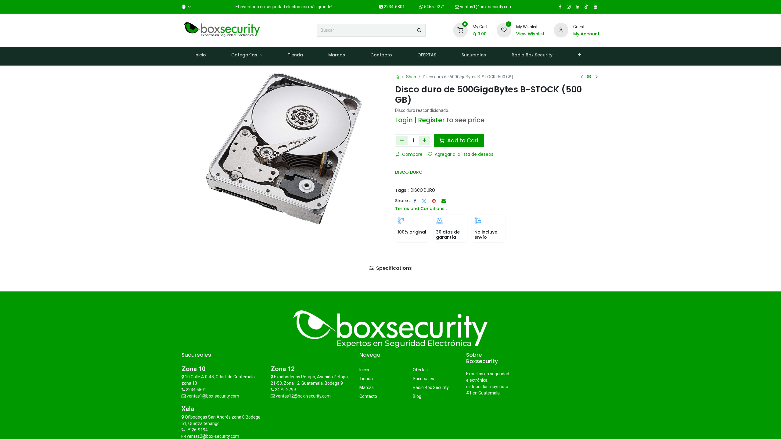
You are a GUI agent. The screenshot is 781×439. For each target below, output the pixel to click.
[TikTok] (586, 6)
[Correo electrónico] (443, 201)
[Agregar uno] (424, 140)
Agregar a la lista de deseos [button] (464, 154)
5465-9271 (434, 6)
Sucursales (423, 378)
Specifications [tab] (393, 268)
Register (431, 120)
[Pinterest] (434, 201)
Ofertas (420, 369)
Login (404, 120)
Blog (417, 396)
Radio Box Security (431, 387)
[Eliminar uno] (402, 140)
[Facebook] (415, 201)
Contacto (368, 396)
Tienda (366, 378)
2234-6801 (394, 6)
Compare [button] (412, 154)
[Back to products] (589, 77)
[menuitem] (200, 56)
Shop (411, 76)
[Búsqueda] (419, 30)
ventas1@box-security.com (486, 6)
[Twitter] (424, 201)
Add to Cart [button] (462, 140)
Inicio (364, 369)
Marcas (366, 387)
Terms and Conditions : (421, 208)
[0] (460, 29)
